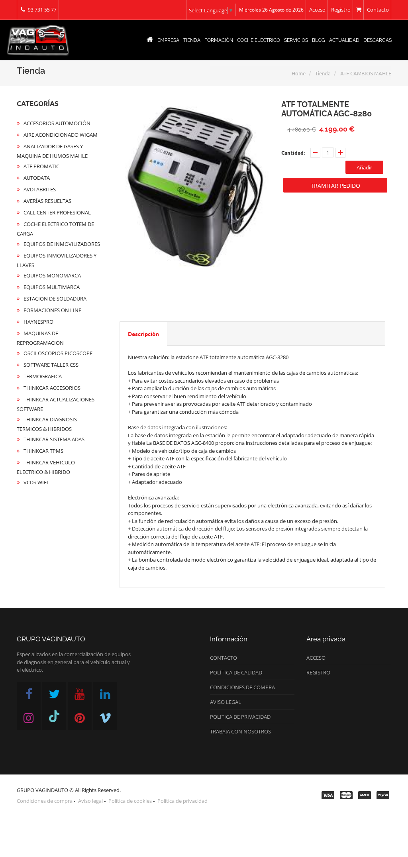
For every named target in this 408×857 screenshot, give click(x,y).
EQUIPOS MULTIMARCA (52, 287)
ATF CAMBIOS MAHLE (365, 73)
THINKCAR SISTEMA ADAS (54, 439)
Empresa (168, 40)
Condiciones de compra (242, 687)
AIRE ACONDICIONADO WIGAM (61, 134)
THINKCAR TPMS (43, 450)
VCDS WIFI (36, 482)
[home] (150, 40)
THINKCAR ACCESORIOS (52, 387)
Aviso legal (225, 702)
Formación (218, 40)
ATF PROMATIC (41, 166)
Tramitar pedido (335, 185)
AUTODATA (37, 177)
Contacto (378, 9)
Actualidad (344, 40)
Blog (318, 40)
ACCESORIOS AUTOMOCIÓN (57, 123)
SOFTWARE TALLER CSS (51, 364)
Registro (341, 9)
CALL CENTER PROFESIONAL (57, 212)
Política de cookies (130, 800)
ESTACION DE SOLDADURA (55, 298)
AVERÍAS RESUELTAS (47, 200)
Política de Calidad (236, 672)
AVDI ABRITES (40, 189)
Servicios (296, 40)
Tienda (191, 40)
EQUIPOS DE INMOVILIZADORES (62, 244)
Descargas (377, 40)
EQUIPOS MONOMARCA (52, 275)
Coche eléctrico (258, 40)
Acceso (317, 9)
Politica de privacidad (240, 716)
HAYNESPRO (38, 321)
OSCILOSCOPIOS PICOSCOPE (58, 353)
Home (299, 73)
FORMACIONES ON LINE (52, 310)
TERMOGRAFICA (43, 376)
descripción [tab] (143, 333)
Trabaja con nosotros (240, 731)
